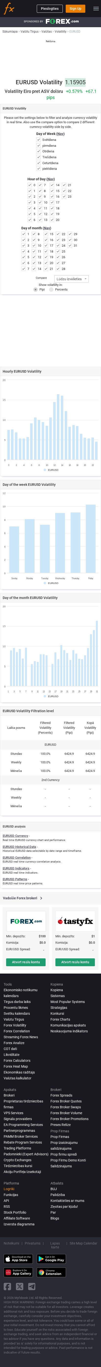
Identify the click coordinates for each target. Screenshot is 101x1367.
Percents (61, 289)
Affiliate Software (17, 1218)
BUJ (53, 1189)
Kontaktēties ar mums (67, 1201)
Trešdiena (49, 157)
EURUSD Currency (15, 836)
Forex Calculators (17, 1060)
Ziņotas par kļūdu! (64, 1206)
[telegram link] (32, 1286)
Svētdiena (49, 140)
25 (63, 251)
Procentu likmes (16, 1008)
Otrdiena (48, 151)
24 (63, 245)
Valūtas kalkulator (17, 1078)
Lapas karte (55, 1245)
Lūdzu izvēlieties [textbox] (69, 279)
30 (75, 240)
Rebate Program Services (23, 1142)
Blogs (54, 1218)
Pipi (42, 289)
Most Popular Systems (67, 1002)
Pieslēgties (50, 9)
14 (57, 185)
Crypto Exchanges (17, 1160)
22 (69, 191)
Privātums (32, 1243)
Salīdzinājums (61, 1166)
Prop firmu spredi (63, 1154)
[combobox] (71, 278)
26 (63, 257)
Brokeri (9, 1095)
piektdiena (49, 169)
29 (75, 234)
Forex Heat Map (16, 1066)
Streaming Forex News (21, 1037)
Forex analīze (14, 1043)
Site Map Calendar (83, 1243)
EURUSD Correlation (17, 857)
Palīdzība (57, 1195)
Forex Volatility (15, 1025)
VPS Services (13, 1113)
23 (69, 196)
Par (53, 1212)
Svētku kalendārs (17, 1013)
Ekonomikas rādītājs (19, 1072)
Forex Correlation (17, 1031)
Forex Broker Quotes (66, 1101)
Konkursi (57, 1013)
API (6, 1201)
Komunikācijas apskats (68, 1025)
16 (57, 196)
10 (45, 202)
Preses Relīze (60, 1125)
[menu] (96, 8)
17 (57, 202)
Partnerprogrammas (19, 1131)
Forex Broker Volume (66, 1113)
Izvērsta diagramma (19, 1224)
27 (63, 263)
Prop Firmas (59, 1137)
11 (45, 208)
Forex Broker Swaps (65, 1107)
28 (63, 269)
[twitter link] (19, 1286)
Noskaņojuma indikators (69, 1031)
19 (57, 214)
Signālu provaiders (18, 1119)
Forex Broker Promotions (69, 1119)
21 (69, 185)
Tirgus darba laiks (17, 1002)
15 (57, 191)
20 (57, 220)
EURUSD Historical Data (19, 847)
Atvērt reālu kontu (26, 962)
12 (45, 214)
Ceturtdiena (50, 163)
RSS (7, 1206)
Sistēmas (57, 996)
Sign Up (75, 9)
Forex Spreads (61, 1095)
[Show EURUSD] (51, 470)
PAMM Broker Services (21, 1136)
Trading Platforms (17, 1148)
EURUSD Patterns (15, 879)
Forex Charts (60, 1019)
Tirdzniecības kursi (18, 1166)
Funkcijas (11, 1195)
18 (57, 208)
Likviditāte (11, 1055)
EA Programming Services (23, 1125)
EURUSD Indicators (16, 868)
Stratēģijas (58, 1008)
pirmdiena (49, 145)
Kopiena (56, 990)
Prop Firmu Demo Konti (68, 1160)
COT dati (10, 1049)
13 (45, 220)
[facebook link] (7, 1286)
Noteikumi (11, 1243)
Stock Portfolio (15, 1212)
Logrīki (9, 1189)
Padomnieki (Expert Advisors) (26, 1154)
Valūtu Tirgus (14, 1019)
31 (75, 245)
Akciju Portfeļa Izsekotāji (22, 1172)
